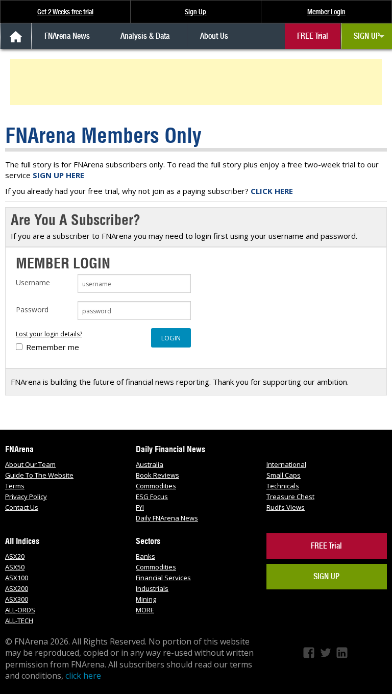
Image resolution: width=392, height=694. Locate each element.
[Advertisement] (197, 82)
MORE (145, 609)
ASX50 (14, 567)
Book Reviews (157, 475)
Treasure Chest (290, 496)
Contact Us (21, 507)
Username (33, 282)
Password (32, 309)
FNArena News (67, 36)
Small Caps (283, 475)
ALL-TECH (19, 620)
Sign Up (195, 12)
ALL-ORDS (20, 609)
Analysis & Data (144, 36)
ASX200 (16, 588)
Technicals (282, 485)
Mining (146, 599)
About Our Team (30, 464)
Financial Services (163, 577)
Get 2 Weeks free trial (65, 12)
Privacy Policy (26, 496)
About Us (214, 36)
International (286, 464)
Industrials (152, 588)
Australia (149, 464)
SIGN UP (367, 36)
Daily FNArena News (167, 518)
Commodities (156, 485)
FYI (140, 507)
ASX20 (14, 556)
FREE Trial (312, 36)
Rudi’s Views (285, 507)
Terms (14, 485)
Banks (145, 556)
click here (83, 675)
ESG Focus (152, 496)
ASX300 (16, 599)
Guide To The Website (39, 475)
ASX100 (16, 577)
